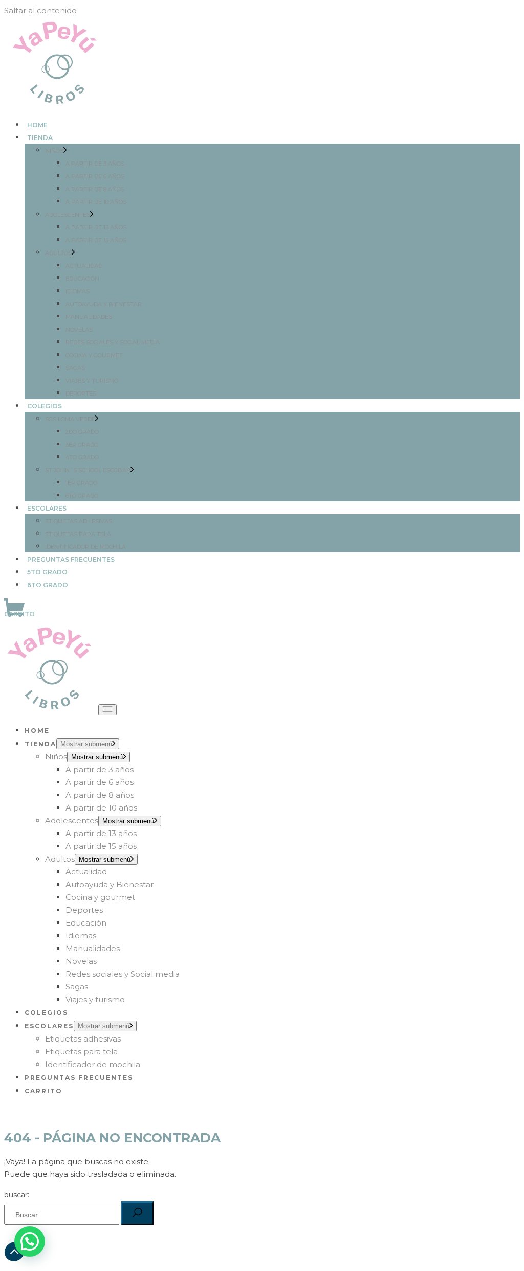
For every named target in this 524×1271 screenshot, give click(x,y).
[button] (29, 1241)
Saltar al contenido (40, 10)
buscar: (16, 1194)
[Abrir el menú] (107, 709)
